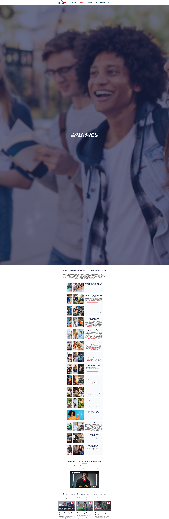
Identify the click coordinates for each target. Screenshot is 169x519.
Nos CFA (74, 2)
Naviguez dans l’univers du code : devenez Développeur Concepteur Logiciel (66, 513)
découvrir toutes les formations (95, 291)
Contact (108, 2)
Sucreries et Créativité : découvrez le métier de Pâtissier (101, 513)
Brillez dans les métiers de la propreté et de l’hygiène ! (84, 513)
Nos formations (81, 2)
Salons (96, 2)
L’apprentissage (89, 2)
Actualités (102, 2)
